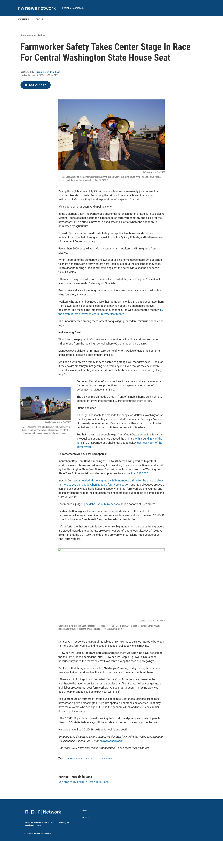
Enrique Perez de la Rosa (47, 71)
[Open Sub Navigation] (31, 19)
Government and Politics (33, 35)
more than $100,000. (136, 473)
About (39, 19)
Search (85, 810)
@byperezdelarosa (111, 740)
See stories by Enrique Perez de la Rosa (83, 782)
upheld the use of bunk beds (100, 504)
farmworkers (107, 758)
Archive (86, 817)
